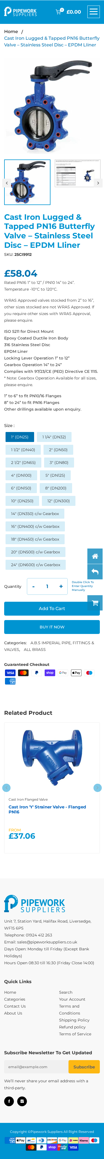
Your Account (72, 999)
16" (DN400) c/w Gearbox (35, 526)
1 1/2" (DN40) (23, 449)
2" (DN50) (58, 449)
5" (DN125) (55, 475)
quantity (12, 586)
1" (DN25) (20, 436)
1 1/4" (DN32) (54, 436)
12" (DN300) (58, 500)
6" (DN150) (21, 488)
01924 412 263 (39, 935)
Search (65, 992)
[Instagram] (22, 1101)
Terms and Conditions (69, 1010)
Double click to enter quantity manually (83, 586)
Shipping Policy (74, 1020)
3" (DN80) (59, 462)
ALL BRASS (35, 649)
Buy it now (52, 627)
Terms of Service (75, 1033)
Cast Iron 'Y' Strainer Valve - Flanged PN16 (47, 809)
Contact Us (15, 1006)
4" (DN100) (21, 475)
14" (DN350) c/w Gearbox (35, 513)
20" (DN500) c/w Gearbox (35, 551)
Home (11, 31)
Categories (14, 999)
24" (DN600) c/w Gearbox (35, 564)
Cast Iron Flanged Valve (28, 799)
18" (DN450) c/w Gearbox (35, 539)
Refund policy (72, 1027)
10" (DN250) (22, 500)
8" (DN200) (56, 488)
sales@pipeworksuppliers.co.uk (47, 942)
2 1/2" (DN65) (23, 462)
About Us (13, 1013)
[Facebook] (9, 1101)
